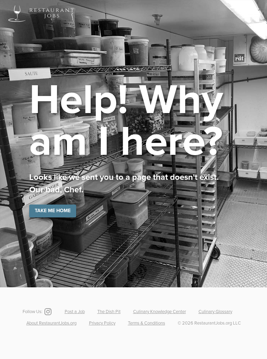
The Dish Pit (109, 311)
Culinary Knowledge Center (159, 311)
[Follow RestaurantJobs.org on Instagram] (47, 311)
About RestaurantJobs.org (51, 323)
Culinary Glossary (215, 311)
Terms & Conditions (146, 323)
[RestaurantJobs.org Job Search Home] (41, 22)
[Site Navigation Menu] (254, 13)
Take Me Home (53, 211)
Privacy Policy (102, 323)
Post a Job (75, 311)
